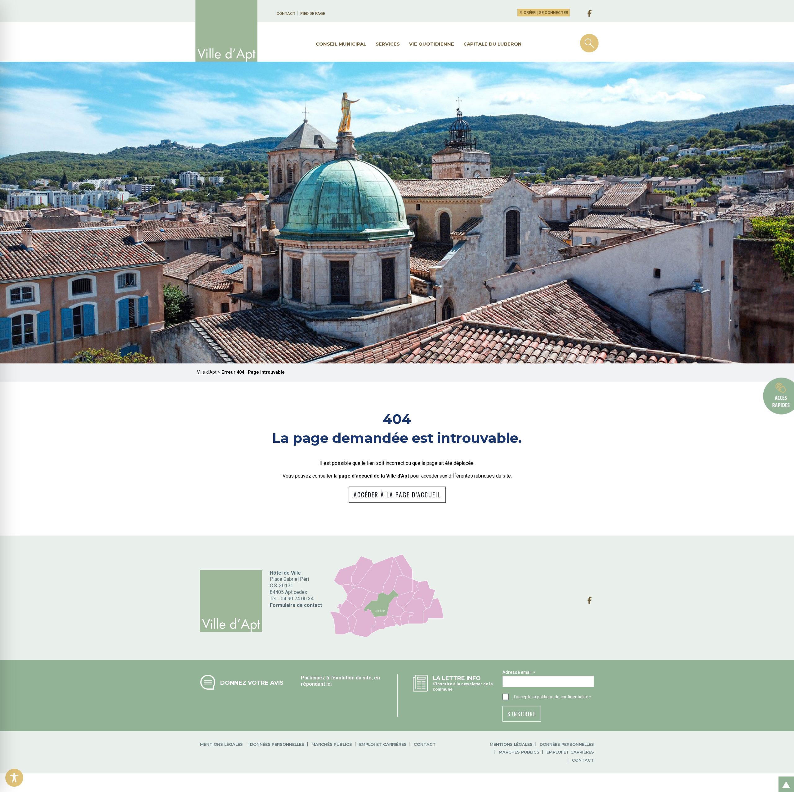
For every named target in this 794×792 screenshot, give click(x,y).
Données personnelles (277, 744)
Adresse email (518, 672)
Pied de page (312, 13)
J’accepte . (551, 696)
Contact (286, 13)
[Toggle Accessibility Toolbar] (14, 777)
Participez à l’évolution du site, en (340, 678)
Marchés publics (331, 744)
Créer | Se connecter (545, 12)
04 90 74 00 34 (297, 599)
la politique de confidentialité (560, 696)
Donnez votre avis (251, 682)
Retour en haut (784, 777)
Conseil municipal (341, 44)
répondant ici (316, 684)
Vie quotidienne (431, 44)
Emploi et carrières (383, 744)
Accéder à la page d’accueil (397, 494)
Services (388, 44)
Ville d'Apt (206, 372)
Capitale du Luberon (492, 44)
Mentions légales (221, 744)
